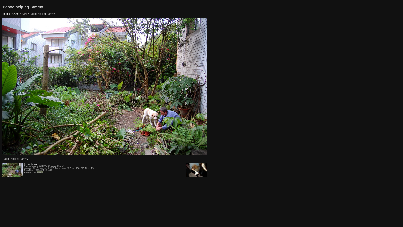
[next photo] (197, 86)
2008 (16, 13)
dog (35, 164)
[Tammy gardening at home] (12, 86)
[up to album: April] (105, 28)
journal (7, 13)
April (24, 13)
